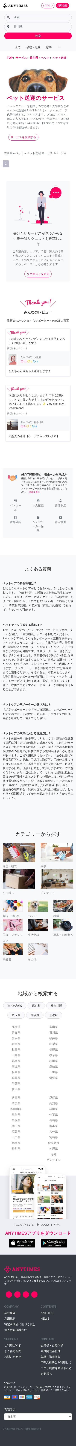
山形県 (16, 1055)
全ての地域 (15, 1005)
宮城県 (16, 1043)
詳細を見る (34, 492)
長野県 (53, 1049)
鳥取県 (16, 1114)
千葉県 (16, 1083)
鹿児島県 (53, 1142)
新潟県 (16, 1089)
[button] (15, 505)
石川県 (53, 1032)
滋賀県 (53, 1077)
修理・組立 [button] (33, 47)
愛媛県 (53, 1097)
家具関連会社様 (50, 1351)
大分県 (53, 1131)
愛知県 (53, 1066)
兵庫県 (16, 1097)
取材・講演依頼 (50, 1356)
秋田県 (16, 1049)
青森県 (16, 1032)
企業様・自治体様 (52, 1345)
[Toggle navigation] (71, 5)
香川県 (16, 1148)
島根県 (16, 1120)
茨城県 (16, 1066)
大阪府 (35, 1015)
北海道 (16, 1026)
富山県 (53, 1026)
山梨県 (53, 1043)
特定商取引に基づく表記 (19, 1324)
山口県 (16, 1137)
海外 (53, 1154)
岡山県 (16, 1125)
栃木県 (16, 1072)
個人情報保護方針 (15, 1329)
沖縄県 (53, 1148)
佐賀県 (53, 1114)
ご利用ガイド (12, 1345)
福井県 (53, 1038)
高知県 (53, 1103)
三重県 (53, 1072)
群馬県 (16, 1077)
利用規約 (10, 1318)
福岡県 (53, 1108)
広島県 (16, 1131)
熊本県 (53, 1125)
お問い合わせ (12, 1356)
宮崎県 (53, 1137)
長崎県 (53, 1120)
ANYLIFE (47, 1312)
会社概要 (10, 1312)
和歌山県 (16, 1108)
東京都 (36, 1005)
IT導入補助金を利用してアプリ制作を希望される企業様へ (56, 1368)
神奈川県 (56, 1005)
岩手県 (16, 1038)
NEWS (45, 1318)
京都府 (53, 1015)
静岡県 (53, 1060)
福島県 (16, 1060)
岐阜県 (53, 1055)
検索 (38, 35)
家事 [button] (49, 47)
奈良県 (16, 1103)
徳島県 (16, 1142)
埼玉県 (16, 1015)
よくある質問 (12, 1351)
